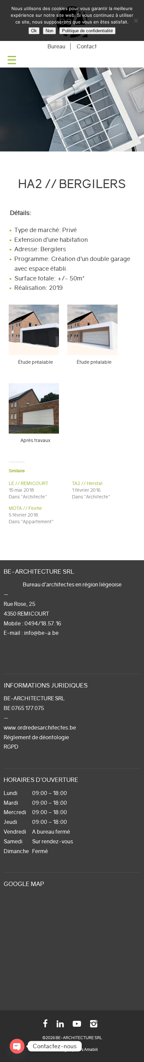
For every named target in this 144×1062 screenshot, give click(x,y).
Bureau (56, 46)
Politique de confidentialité (87, 30)
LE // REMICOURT (28, 483)
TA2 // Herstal (87, 483)
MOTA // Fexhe (25, 508)
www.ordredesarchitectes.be (40, 727)
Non (49, 30)
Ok (34, 30)
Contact (87, 46)
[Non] (135, 20)
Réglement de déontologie (36, 737)
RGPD (11, 746)
